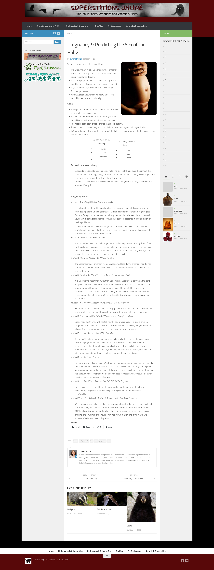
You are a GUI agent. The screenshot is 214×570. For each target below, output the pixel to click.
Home (29, 26)
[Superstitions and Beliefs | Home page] (107, 10)
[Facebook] (54, 33)
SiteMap (99, 26)
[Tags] (186, 176)
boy (91, 441)
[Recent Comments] (179, 176)
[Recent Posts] (173, 176)
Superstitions (76, 59)
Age (175, 186)
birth (86, 441)
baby (81, 441)
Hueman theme (64, 560)
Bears (129, 525)
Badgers (71, 509)
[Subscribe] (58, 33)
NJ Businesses (114, 26)
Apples (177, 236)
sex (109, 441)
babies (75, 441)
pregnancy (102, 441)
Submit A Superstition (136, 26)
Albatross (178, 211)
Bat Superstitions (104, 509)
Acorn (176, 198)
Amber (177, 223)
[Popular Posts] (166, 176)
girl (96, 441)
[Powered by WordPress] (43, 560)
